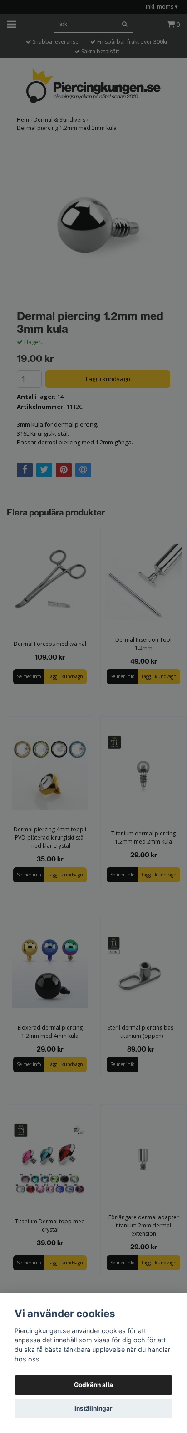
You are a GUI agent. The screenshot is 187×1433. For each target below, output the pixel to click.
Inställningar (93, 1408)
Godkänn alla (93, 1384)
